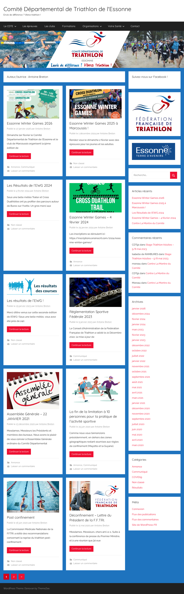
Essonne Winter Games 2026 (29, 123)
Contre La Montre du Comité (148, 223)
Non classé (78, 163)
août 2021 (137, 382)
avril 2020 (137, 439)
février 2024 (138, 319)
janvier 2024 (138, 324)
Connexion (138, 509)
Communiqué (28, 167)
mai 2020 (137, 434)
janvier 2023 (138, 340)
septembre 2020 (141, 418)
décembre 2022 (141, 345)
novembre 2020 (141, 413)
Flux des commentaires (145, 519)
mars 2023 (137, 329)
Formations (68, 26)
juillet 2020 (138, 424)
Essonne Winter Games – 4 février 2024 (154, 217)
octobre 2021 (139, 371)
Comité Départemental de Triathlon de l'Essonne (67, 9)
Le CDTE (8, 26)
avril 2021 (137, 392)
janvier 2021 (138, 403)
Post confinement (20, 517)
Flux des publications (144, 514)
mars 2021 (137, 397)
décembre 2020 (141, 408)
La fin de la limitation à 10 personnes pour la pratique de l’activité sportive (93, 416)
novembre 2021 (140, 366)
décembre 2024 (141, 313)
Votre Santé (114, 26)
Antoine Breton (42, 128)
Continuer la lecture (19, 156)
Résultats (137, 487)
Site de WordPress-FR (144, 524)
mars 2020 (138, 445)
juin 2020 (137, 429)
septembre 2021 (141, 376)
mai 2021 (137, 387)
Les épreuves (30, 26)
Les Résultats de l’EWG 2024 (29, 185)
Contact (135, 26)
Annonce (15, 167)
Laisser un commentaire (23, 171)
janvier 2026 (138, 308)
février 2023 (138, 334)
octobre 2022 (139, 350)
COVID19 (137, 477)
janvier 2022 (138, 361)
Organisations (91, 26)
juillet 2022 (138, 355)
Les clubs (50, 26)
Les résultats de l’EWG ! (25, 300)
